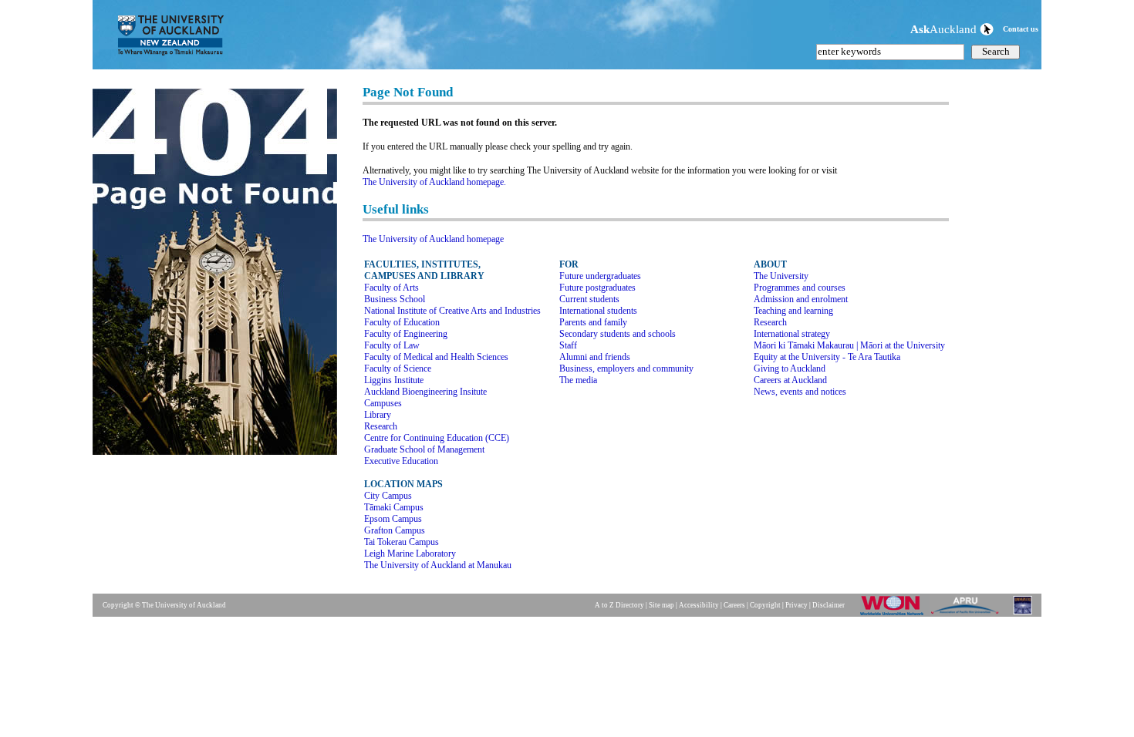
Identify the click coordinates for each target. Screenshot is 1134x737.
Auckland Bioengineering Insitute (425, 391)
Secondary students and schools (617, 333)
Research (380, 426)
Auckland (945, 28)
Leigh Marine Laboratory (410, 553)
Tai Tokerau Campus (401, 542)
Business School (394, 299)
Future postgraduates (597, 287)
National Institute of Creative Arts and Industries (452, 310)
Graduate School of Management (424, 449)
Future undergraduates (600, 276)
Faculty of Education (402, 322)
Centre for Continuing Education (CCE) (436, 437)
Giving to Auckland (789, 368)
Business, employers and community (626, 368)
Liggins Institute (394, 380)
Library (377, 414)
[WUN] (895, 614)
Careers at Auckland (790, 380)
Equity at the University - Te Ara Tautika (827, 357)
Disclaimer (828, 605)
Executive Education (401, 461)
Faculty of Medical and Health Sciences (436, 357)
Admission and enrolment (801, 299)
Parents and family (593, 322)
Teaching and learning (793, 310)
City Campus (388, 495)
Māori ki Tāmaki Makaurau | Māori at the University (849, 345)
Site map (661, 605)
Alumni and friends (594, 357)
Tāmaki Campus (394, 507)
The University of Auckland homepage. (434, 182)
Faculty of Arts (391, 287)
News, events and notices (800, 391)
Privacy (796, 605)
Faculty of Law (392, 345)
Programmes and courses (799, 287)
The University (781, 276)
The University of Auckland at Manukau (437, 565)
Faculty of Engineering (405, 333)
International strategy (792, 333)
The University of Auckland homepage (433, 239)
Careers (734, 605)
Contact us (1020, 29)
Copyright (765, 605)
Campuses (383, 403)
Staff (568, 345)
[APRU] (967, 614)
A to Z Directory (619, 605)
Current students (589, 299)
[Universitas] (1023, 614)
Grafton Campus (394, 530)
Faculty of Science (397, 368)
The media (578, 380)
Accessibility (699, 605)
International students (598, 310)
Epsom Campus (393, 518)
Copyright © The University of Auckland (164, 605)
